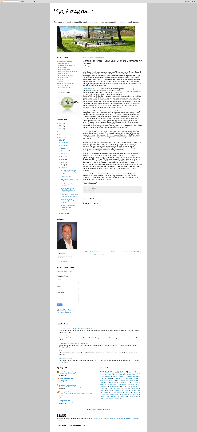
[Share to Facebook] (93, 188)
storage (126, 388)
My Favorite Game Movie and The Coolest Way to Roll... (69, 171)
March (63, 168)
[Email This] (87, 188)
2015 (61, 129)
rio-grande (125, 390)
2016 (61, 126)
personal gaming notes (65, 75)
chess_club (133, 384)
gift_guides (126, 382)
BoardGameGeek (89, 89)
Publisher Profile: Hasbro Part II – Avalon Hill (73, 343)
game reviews (62, 67)
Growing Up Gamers (66, 392)
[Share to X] (91, 188)
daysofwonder (134, 394)
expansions (116, 390)
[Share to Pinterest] (95, 188)
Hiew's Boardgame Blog (67, 372)
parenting (60, 79)
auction (124, 396)
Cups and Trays (66, 176)
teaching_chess (104, 394)
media (135, 392)
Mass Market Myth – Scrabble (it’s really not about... (69, 200)
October (64, 148)
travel (109, 390)
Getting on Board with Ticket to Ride (68, 206)
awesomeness (132, 376)
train (101, 396)
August (63, 154)
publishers (103, 386)
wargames (134, 386)
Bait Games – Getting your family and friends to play (69, 195)
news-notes (131, 374)
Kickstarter (115, 394)
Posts (61, 258)
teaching (105, 392)
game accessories (64, 69)
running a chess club (64, 87)
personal (132, 372)
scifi (132, 390)
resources (99, 191)
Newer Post (87, 251)
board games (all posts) (64, 61)
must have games (63, 63)
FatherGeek (115, 396)
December (64, 142)
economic (119, 392)
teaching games (63, 73)
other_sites (92, 191)
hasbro (125, 386)
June (63, 159)
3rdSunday (135, 388)
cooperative (133, 380)
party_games (109, 398)
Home (113, 251)
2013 (61, 134)
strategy (117, 398)
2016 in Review (64, 351)
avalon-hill (112, 388)
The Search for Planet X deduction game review (73, 387)
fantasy (128, 392)
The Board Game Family (67, 385)
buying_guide (114, 386)
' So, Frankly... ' (73, 11)
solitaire (137, 390)
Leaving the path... (64, 380)
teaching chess (63, 85)
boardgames (106, 371)
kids (122, 372)
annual (102, 380)
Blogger (107, 409)
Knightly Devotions (67, 210)
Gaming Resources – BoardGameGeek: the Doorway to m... (68, 190)
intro (119, 388)
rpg (137, 396)
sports (102, 398)
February (64, 213)
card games (114, 382)
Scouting (60, 81)
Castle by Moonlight (66, 378)
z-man (107, 396)
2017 (61, 123)
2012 (61, 137)
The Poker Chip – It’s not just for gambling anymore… (76, 328)
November (64, 145)
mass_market (118, 376)
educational (122, 384)
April (62, 165)
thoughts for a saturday (66, 402)
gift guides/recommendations (67, 71)
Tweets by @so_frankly (64, 271)
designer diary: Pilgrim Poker (67, 373)
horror (131, 396)
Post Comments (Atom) (99, 255)
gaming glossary (63, 77)
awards (111, 380)
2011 (61, 140)
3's (112, 392)
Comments (63, 261)
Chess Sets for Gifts (65, 358)
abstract (102, 390)
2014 (61, 131)
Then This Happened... (66, 336)
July (62, 156)
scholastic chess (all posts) (65, 83)
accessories (121, 380)
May (62, 162)
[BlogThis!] (89, 188)
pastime (119, 374)
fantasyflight (111, 384)
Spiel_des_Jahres (106, 378)
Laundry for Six (64, 400)
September (65, 151)
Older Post (137, 251)
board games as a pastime (66, 65)
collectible (124, 394)
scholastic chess (131, 378)
